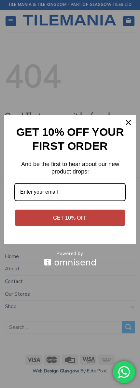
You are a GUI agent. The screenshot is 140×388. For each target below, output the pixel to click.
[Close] (128, 122)
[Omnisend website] (70, 258)
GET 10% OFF (70, 218)
